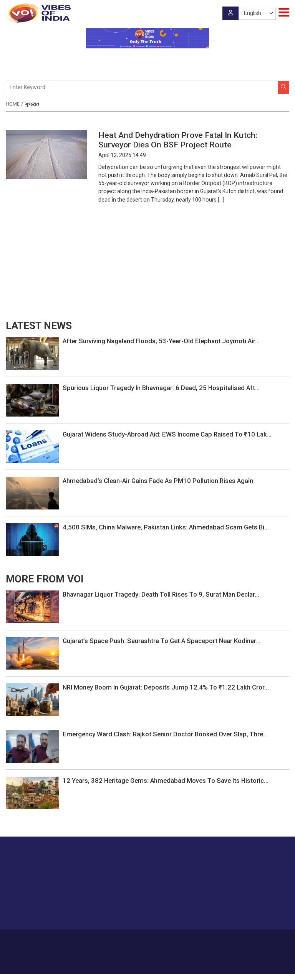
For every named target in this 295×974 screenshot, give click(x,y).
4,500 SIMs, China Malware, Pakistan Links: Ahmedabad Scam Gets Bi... (166, 527)
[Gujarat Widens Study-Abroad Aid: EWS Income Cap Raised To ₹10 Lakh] (32, 446)
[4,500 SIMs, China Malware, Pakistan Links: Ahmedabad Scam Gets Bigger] (32, 539)
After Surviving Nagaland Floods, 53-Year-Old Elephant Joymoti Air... (161, 341)
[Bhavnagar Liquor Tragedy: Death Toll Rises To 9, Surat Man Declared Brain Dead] (32, 606)
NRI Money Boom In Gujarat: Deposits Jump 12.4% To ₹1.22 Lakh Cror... (166, 687)
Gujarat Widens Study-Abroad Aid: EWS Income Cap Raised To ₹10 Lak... (167, 434)
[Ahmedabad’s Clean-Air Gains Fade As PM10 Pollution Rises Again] (32, 492)
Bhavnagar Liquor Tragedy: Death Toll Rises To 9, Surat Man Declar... (161, 594)
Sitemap (226, 940)
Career (86, 940)
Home (13, 104)
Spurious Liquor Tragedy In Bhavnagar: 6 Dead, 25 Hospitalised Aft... (161, 388)
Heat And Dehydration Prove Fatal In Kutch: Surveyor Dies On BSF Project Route (177, 139)
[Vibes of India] (38, 13)
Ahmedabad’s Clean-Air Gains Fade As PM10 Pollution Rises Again (158, 481)
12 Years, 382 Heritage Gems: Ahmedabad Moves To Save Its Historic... (165, 780)
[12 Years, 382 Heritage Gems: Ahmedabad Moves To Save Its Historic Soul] (32, 792)
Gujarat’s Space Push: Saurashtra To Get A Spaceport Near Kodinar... (161, 641)
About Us (109, 940)
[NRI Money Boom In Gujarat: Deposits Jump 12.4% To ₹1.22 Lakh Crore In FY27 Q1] (32, 699)
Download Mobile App (147, 962)
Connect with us (250, 908)
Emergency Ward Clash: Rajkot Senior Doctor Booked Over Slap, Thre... (165, 734)
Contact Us (137, 940)
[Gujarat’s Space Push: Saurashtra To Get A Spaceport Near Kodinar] (32, 653)
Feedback (165, 940)
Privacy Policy (197, 940)
